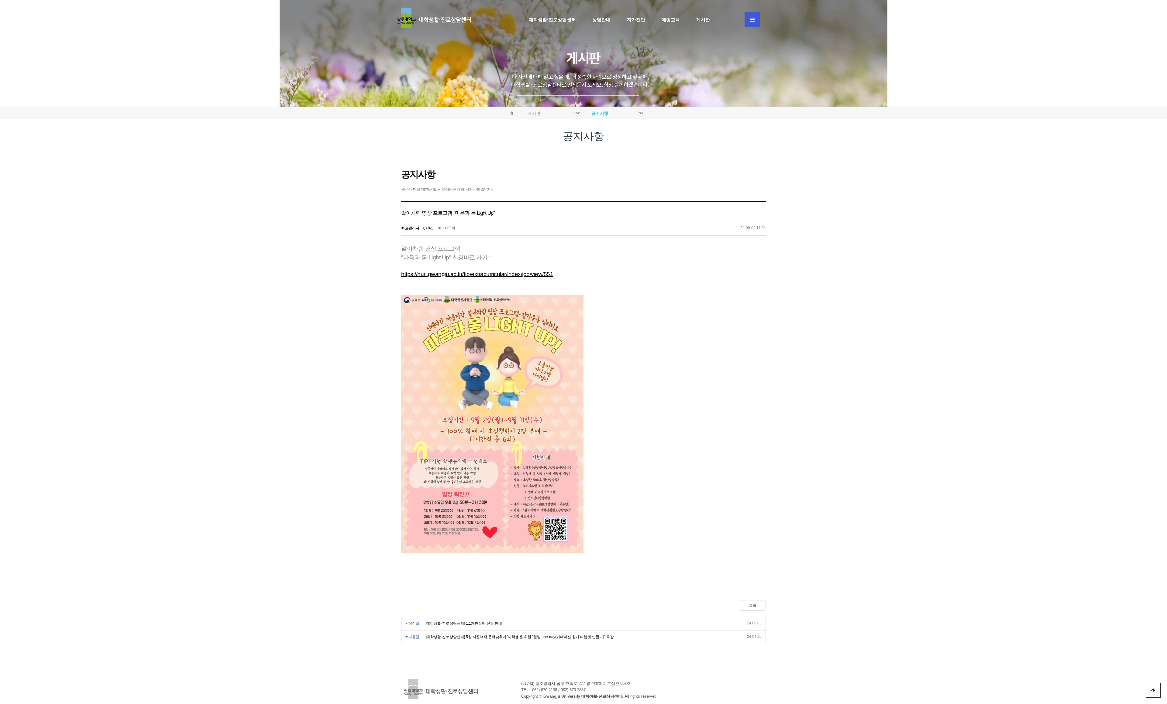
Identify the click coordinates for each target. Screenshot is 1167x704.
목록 (752, 605)
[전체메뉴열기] (752, 19)
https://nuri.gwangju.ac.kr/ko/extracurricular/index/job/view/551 (477, 274)
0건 (430, 228)
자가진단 (636, 19)
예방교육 (671, 19)
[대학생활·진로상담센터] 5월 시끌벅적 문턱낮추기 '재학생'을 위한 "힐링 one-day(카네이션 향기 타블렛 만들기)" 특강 (519, 637)
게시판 (703, 19)
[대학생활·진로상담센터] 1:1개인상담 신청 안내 (463, 623)
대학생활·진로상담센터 (552, 19)
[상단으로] (1153, 690)
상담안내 (601, 19)
